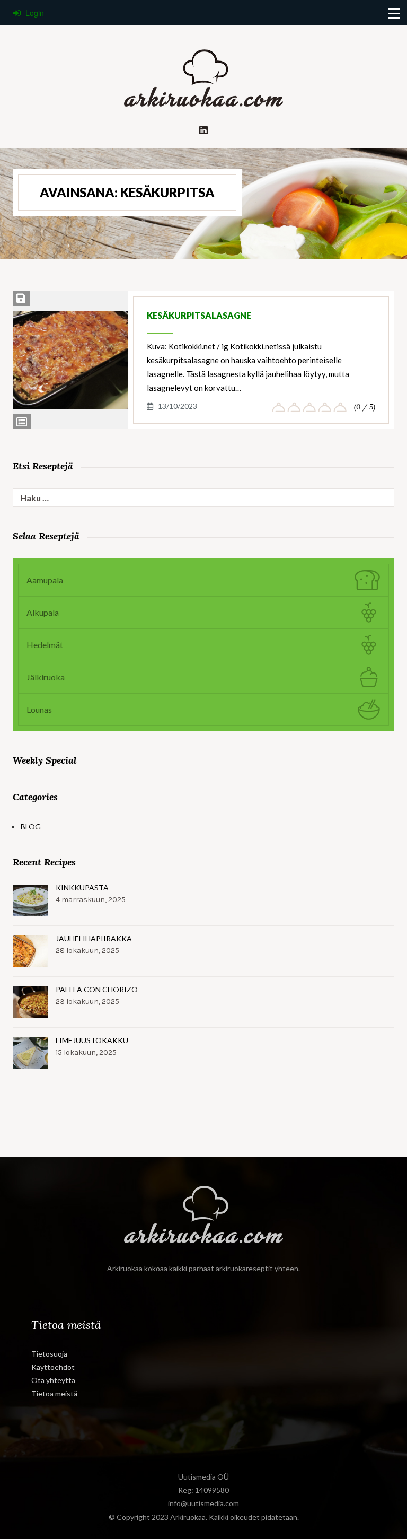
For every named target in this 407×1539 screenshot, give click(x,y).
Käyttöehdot (53, 1366)
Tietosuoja (49, 1353)
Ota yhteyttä (53, 1380)
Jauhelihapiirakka (94, 938)
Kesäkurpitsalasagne (199, 315)
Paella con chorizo (97, 989)
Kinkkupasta (82, 887)
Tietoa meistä (54, 1393)
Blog (31, 826)
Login (33, 12)
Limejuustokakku (92, 1040)
